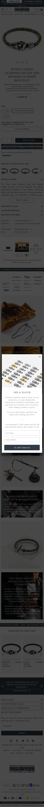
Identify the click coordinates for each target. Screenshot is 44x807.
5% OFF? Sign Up (22, 448)
